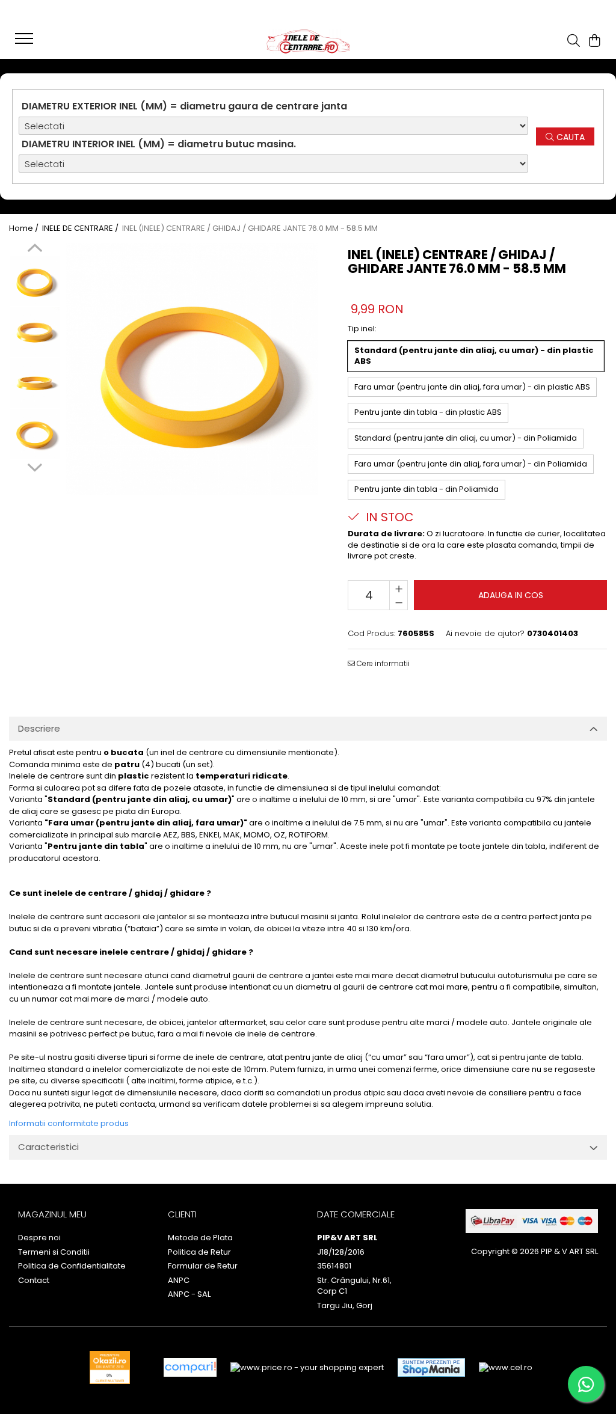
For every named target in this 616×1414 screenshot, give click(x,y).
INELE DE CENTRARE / (81, 228)
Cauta (569, 137)
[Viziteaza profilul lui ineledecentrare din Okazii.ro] (110, 1367)
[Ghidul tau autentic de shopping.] (190, 1367)
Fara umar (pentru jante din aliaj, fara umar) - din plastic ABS (472, 387)
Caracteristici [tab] (48, 1146)
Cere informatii (382, 663)
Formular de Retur (203, 1266)
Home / (24, 228)
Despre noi (39, 1237)
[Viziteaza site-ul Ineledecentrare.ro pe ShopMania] (431, 1367)
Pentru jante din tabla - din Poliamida (426, 489)
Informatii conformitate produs (69, 1123)
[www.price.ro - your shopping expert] (307, 1368)
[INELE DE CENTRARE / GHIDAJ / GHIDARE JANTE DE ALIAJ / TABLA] (307, 41)
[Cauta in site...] (573, 41)
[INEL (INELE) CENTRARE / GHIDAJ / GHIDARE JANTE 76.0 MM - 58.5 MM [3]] (35, 434)
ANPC (178, 1280)
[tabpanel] (192, 369)
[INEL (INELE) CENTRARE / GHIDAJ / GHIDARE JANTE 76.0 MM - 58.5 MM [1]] (35, 332)
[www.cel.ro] (505, 1368)
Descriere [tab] (39, 728)
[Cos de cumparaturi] (594, 41)
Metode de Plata (200, 1237)
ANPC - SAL (189, 1294)
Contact (33, 1280)
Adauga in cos (510, 595)
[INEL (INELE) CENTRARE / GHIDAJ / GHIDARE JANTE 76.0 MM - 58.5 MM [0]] (35, 281)
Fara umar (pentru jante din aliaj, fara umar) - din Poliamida (470, 464)
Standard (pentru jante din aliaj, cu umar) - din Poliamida (465, 438)
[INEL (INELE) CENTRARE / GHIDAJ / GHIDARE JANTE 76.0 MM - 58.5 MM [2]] (35, 383)
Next (35, 466)
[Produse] (25, 42)
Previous (35, 249)
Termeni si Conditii (54, 1252)
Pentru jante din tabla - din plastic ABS (428, 412)
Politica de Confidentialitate (72, 1266)
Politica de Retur (199, 1252)
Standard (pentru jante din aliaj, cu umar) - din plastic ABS (474, 355)
